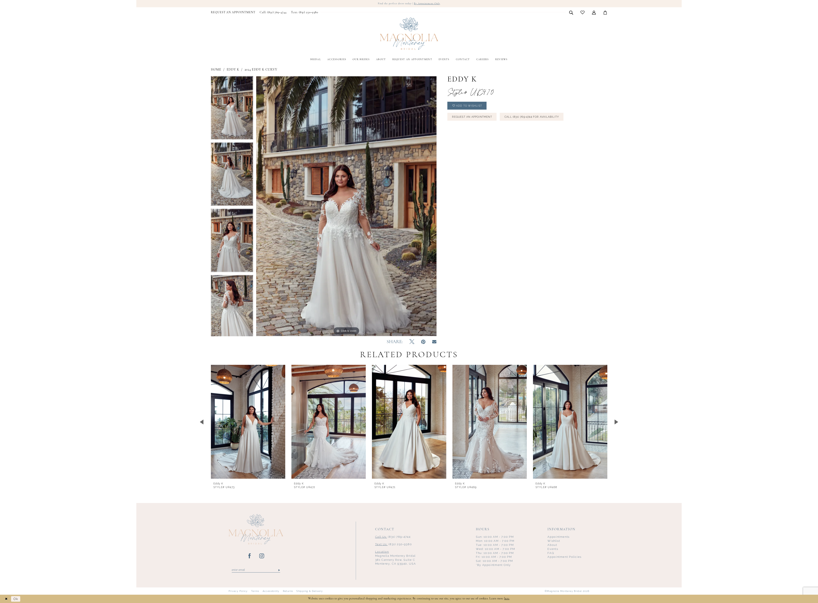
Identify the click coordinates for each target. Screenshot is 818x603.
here (506, 598)
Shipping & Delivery (309, 591)
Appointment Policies (564, 556)
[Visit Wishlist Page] (582, 12)
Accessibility (271, 591)
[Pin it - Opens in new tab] (423, 342)
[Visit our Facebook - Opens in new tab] (250, 556)
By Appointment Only (427, 3)
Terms (255, 591)
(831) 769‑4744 (393, 536)
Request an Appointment (472, 116)
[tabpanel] (232, 109)
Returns (288, 591)
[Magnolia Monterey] (409, 33)
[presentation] (248, 422)
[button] (594, 12)
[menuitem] (233, 12)
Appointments (558, 536)
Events (552, 549)
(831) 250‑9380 (393, 544)
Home (216, 69)
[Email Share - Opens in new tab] (434, 342)
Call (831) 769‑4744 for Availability (531, 116)
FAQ (550, 553)
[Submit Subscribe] (279, 570)
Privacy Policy (238, 591)
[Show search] (571, 12)
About (552, 544)
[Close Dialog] (6, 599)
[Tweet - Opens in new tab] (412, 342)
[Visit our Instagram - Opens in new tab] (262, 556)
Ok (15, 599)
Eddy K (233, 69)
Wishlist (553, 540)
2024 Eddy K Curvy (261, 69)
